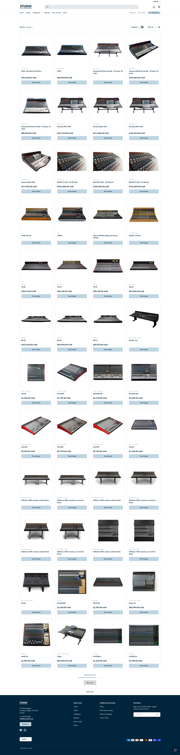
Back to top (90, 692)
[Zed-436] (36, 426)
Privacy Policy (104, 718)
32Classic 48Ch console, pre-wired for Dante (70, 501)
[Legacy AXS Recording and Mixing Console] (108, 214)
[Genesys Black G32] (36, 161)
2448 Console (26, 235)
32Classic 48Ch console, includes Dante (35, 500)
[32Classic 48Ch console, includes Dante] (36, 479)
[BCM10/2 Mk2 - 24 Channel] (108, 161)
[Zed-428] (72, 426)
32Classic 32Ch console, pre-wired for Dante (142, 501)
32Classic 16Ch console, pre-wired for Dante (142, 553)
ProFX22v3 (133, 656)
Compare (134, 27)
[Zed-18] (36, 372)
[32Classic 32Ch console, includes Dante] (108, 479)
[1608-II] (72, 214)
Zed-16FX (60, 394)
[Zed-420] (108, 426)
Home (22, 13)
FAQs (101, 707)
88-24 (95, 340)
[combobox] (91, 7)
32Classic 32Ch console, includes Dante (107, 500)
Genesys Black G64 (100, 127)
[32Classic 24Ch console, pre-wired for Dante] (72, 530)
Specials (47, 13)
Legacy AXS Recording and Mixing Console (105, 236)
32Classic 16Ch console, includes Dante (107, 552)
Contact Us (25, 724)
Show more (90, 683)
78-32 (23, 287)
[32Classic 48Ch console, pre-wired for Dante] (72, 479)
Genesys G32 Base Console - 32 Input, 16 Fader (36, 128)
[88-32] (72, 319)
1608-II (59, 235)
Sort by (22, 27)
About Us (133, 13)
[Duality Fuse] (144, 319)
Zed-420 (96, 447)
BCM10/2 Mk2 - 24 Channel (103, 182)
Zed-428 (60, 447)
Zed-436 (24, 447)
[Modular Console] (144, 214)
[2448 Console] (36, 214)
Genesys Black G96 (64, 127)
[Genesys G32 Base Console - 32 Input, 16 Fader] (36, 105)
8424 (59, 71)
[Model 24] (36, 635)
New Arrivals (56, 13)
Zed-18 (23, 394)
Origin (59, 656)
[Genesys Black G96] (72, 105)
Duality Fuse (133, 340)
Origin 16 (132, 603)
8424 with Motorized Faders (31, 71)
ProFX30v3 (97, 656)
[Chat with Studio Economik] (175, 750)
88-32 (59, 340)
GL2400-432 (98, 394)
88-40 (23, 340)
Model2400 (61, 603)
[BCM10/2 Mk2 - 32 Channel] (72, 161)
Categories (36, 13)
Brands (28, 13)
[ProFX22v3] (144, 635)
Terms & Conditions (106, 714)
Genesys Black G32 (28, 182)
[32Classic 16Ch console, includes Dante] (108, 530)
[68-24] (144, 266)
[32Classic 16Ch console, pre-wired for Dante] (144, 530)
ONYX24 (96, 603)
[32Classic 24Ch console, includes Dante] (36, 530)
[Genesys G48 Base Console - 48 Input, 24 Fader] (144, 50)
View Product (36, 82)
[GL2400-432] (108, 372)
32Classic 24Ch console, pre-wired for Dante (70, 553)
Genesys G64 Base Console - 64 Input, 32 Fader (108, 72)
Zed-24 (131, 447)
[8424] (72, 50)
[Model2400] (72, 582)
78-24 (59, 287)
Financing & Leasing (106, 710)
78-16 (95, 287)
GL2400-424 (134, 394)
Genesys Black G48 (136, 127)
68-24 (131, 287)
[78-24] (72, 266)
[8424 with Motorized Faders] (36, 50)
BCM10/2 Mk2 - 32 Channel (67, 182)
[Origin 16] (144, 582)
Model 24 (24, 656)
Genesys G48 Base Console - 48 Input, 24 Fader (144, 72)
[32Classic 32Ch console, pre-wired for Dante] (144, 479)
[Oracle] (36, 582)
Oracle (23, 603)
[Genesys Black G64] (108, 105)
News (65, 13)
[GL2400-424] (144, 372)
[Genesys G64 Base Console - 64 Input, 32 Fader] (108, 50)
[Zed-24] (144, 426)
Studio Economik (28, 748)
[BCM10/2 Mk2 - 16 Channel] (144, 161)
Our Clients (142, 13)
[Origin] (72, 635)
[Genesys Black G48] (144, 105)
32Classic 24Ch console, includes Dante (35, 552)
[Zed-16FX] (72, 372)
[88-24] (108, 319)
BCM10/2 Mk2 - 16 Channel (139, 182)
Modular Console (135, 235)
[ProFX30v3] (108, 635)
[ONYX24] (108, 582)
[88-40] (36, 319)
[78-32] (36, 266)
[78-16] (108, 266)
